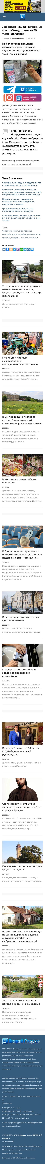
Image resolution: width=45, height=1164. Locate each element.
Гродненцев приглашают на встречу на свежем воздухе (18, 209)
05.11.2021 (31, 39)
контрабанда (8, 234)
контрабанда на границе (28, 234)
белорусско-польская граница (17, 231)
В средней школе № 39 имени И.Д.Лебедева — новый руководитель (21, 751)
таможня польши (29, 237)
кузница (6, 237)
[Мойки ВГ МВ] (22, 6)
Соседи (6, 39)
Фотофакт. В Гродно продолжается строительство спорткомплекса (21, 184)
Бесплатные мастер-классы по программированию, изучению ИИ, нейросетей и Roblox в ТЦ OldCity (22, 192)
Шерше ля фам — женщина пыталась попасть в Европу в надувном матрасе (18, 201)
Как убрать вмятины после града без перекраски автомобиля (19, 672)
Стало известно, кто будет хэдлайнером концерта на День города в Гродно (22, 807)
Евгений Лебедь (18, 39)
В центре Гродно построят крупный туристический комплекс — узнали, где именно (22, 420)
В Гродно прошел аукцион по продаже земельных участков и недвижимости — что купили (22, 554)
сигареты (15, 237)
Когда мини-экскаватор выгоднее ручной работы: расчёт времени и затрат (21, 218)
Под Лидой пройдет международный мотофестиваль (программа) (20, 361)
